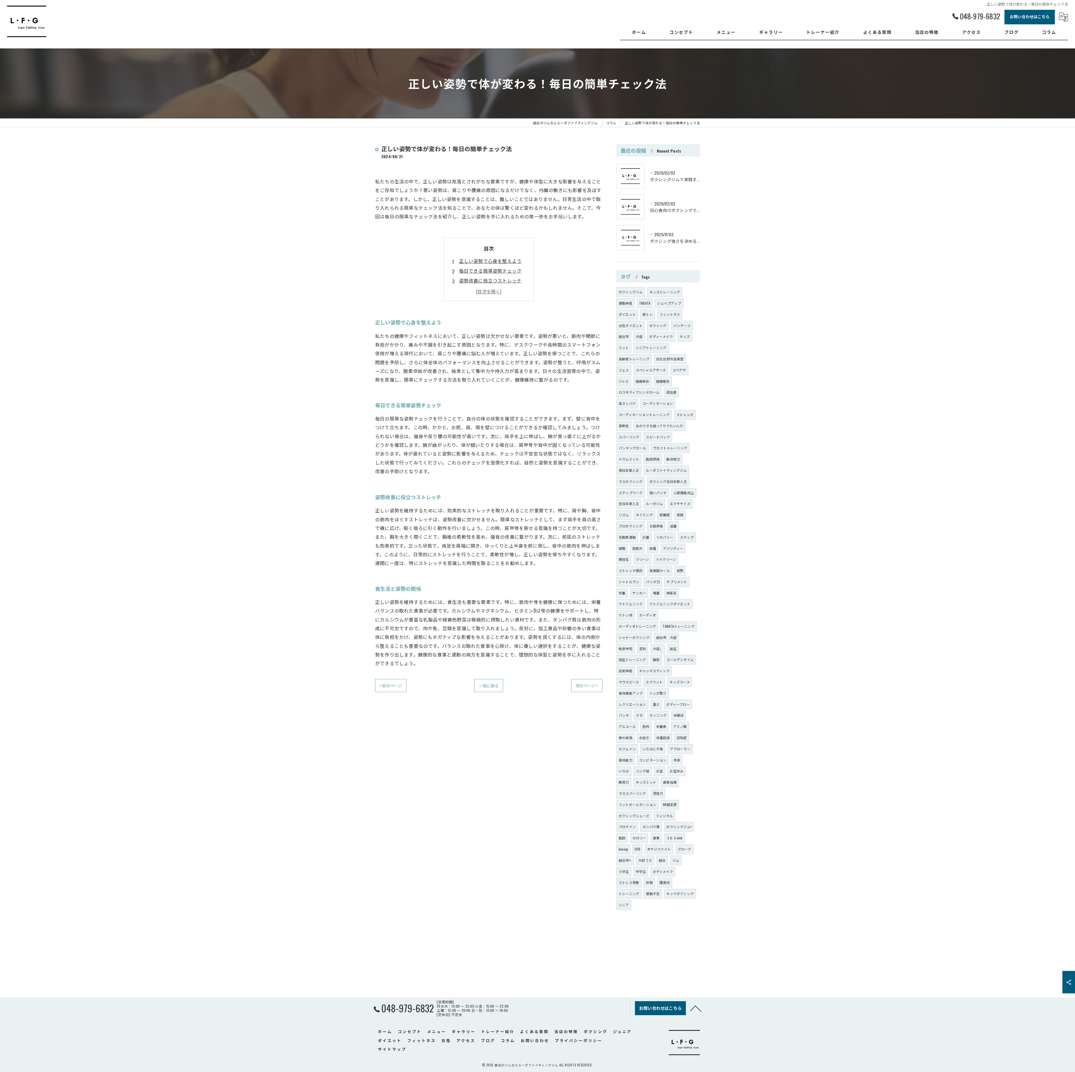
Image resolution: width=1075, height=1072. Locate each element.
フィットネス (670, 314)
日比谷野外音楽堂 (670, 358)
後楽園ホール (659, 570)
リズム (624, 514)
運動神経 (625, 303)
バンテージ (682, 325)
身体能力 (625, 760)
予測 (676, 760)
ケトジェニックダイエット (669, 603)
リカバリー (664, 537)
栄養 (622, 592)
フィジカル (664, 815)
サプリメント (677, 581)
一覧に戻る (489, 685)
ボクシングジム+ (679, 826)
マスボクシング (630, 481)
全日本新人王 (629, 503)
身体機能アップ (630, 693)
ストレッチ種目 (630, 570)
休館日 (679, 715)
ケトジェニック (630, 603)
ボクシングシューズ (634, 815)
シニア (624, 904)
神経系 (671, 592)
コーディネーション (657, 403)
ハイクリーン (666, 559)
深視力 (658, 793)
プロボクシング (630, 526)
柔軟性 (624, 425)
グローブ (684, 849)
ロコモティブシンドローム (639, 392)
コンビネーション (653, 760)
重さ (656, 704)
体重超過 (663, 737)
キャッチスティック (654, 670)
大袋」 (658, 648)
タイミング (644, 514)
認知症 (682, 737)
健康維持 (663, 381)
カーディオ (647, 615)
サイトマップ (392, 1049)
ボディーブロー (678, 704)
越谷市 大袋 (666, 637)
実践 (680, 514)
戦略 (622, 548)
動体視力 (673, 459)
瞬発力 (624, 782)
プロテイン (627, 826)
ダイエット (627, 314)
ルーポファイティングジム (666, 470)
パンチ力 (653, 581)
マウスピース (629, 681)
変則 (642, 648)
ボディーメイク (661, 336)
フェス (624, 370)
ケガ (639, 715)
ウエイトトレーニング (670, 447)
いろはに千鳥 (652, 748)
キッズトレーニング (664, 291)
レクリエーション (632, 704)
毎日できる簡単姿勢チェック (490, 270)
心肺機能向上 (684, 492)
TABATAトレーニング (678, 626)
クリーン (642, 559)
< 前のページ (391, 685)
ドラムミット (629, 459)
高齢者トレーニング (634, 358)
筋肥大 (637, 548)
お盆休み (676, 771)
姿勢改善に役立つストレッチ (490, 280)
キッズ (685, 336)
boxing (623, 849)
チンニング (658, 715)
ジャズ (624, 381)
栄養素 (661, 726)
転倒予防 (625, 648)
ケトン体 (625, 615)
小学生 (624, 871)
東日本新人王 (629, 470)
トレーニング (629, 893)
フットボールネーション (637, 804)
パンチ (624, 715)
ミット (624, 347)
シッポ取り (658, 693)
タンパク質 (651, 826)
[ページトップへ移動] (695, 1008)
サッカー (639, 592)
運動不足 (653, 893)
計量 (645, 537)
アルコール (627, 726)
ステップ (687, 537)
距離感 (665, 514)
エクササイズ (680, 503)
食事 (656, 837)
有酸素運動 (627, 537)
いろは (624, 771)
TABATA (644, 303)
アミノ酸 (680, 726)
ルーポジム (654, 503)
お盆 (659, 771)
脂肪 (622, 837)
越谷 (662, 860)
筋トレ (647, 314)
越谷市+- (625, 860)
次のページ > (587, 685)
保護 (652, 548)
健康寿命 (642, 381)
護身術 (665, 882)
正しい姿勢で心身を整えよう (490, 260)
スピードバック (658, 437)
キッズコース (680, 681)
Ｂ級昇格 (656, 526)
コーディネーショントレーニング (644, 414)
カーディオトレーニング (637, 626)
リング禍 (642, 771)
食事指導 (670, 782)
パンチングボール (632, 447)
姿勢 (680, 570)
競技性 (624, 559)
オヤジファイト (659, 849)
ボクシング (658, 325)
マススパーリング (632, 793)
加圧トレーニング (632, 659)
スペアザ (679, 370)
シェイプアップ (669, 303)
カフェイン (627, 748)
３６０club (674, 837)
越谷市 (624, 336)
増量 (656, 592)
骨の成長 (625, 737)
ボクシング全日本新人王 (668, 481)
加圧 (673, 648)
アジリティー (673, 548)
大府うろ (645, 860)
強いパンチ (658, 492)
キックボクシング (680, 893)
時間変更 (670, 804)
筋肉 (645, 726)
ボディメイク (663, 871)
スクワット (654, 681)
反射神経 (625, 670)
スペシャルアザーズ (651, 370)
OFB (637, 849)
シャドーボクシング (634, 637)
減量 (673, 526)
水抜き (644, 737)
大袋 (639, 336)
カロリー (639, 837)
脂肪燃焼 (653, 459)
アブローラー (680, 748)
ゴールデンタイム (680, 659)
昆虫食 (671, 392)
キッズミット (646, 782)
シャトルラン (629, 581)
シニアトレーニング (651, 347)
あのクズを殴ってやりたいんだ (659, 425)
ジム (675, 860)
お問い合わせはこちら (1030, 16)
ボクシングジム (630, 291)
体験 (649, 882)
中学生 (641, 871)
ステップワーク (630, 492)
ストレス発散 (629, 882)
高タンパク (627, 403)
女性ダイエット (630, 325)
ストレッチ (684, 414)
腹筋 (656, 659)
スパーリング (629, 437)
